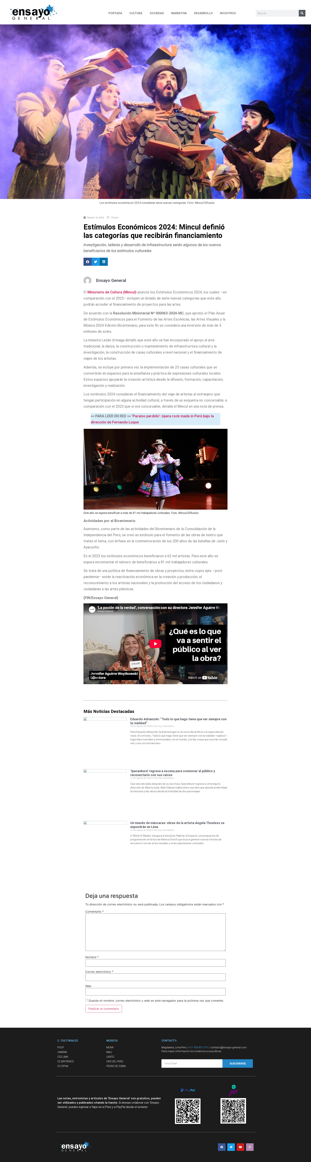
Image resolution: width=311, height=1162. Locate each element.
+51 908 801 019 (198, 1047)
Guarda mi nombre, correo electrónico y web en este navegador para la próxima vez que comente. (156, 1000)
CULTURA (135, 13)
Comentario (94, 911)
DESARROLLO (203, 13)
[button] (88, 262)
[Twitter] (231, 1147)
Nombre (92, 957)
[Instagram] (250, 1147)
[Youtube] (240, 1147)
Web (88, 986)
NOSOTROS (228, 13)
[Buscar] (302, 13)
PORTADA (115, 13)
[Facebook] (222, 1147)
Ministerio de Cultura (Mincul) (111, 292)
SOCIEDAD (157, 13)
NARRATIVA (179, 13)
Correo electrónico (99, 971)
